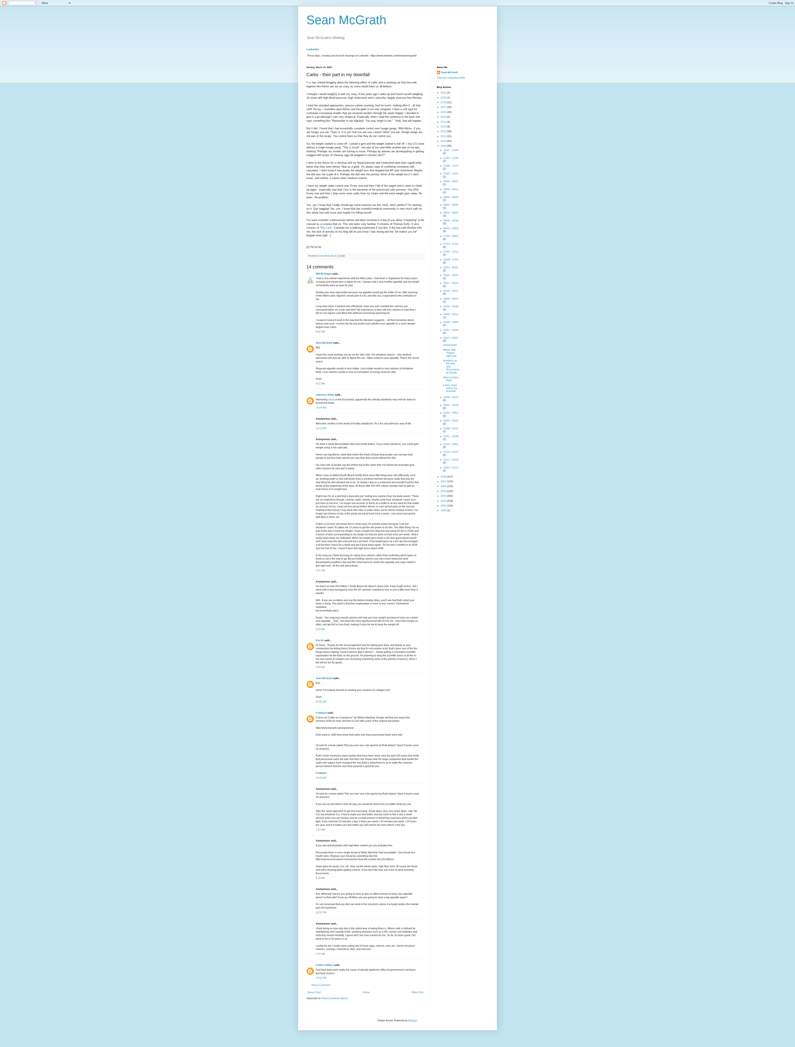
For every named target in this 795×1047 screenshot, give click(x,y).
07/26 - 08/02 (450, 236)
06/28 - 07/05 (450, 259)
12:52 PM (321, 912)
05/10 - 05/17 (450, 290)
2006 (444, 486)
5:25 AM (320, 629)
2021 (444, 92)
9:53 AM (320, 667)
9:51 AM (320, 383)
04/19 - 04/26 (450, 306)
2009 (444, 145)
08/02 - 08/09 (450, 228)
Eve (308, 82)
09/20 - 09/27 (450, 181)
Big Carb (326, 227)
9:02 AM (320, 331)
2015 (444, 116)
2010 (444, 141)
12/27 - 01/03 (450, 150)
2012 (444, 131)
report (331, 399)
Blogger (412, 1020)
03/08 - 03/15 (450, 397)
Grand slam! (450, 344)
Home (366, 992)
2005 (444, 491)
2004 (444, 496)
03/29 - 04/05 (450, 322)
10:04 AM (321, 407)
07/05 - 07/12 (450, 251)
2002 (444, 505)
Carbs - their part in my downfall (450, 388)
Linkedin (312, 49)
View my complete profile (451, 77)
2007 (444, 481)
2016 (444, 112)
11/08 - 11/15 (450, 165)
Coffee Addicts (324, 965)
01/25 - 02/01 (450, 444)
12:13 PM (321, 428)
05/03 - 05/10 (450, 298)
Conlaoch (321, 712)
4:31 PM (320, 570)
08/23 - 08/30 (450, 204)
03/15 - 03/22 (450, 337)
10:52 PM (321, 977)
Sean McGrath (346, 20)
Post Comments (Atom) (335, 998)
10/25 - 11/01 (450, 173)
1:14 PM (320, 829)
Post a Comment (321, 985)
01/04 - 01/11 (450, 467)
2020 (444, 97)
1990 (444, 510)
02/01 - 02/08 (450, 436)
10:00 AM (321, 701)
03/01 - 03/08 (450, 405)
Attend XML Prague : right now (450, 352)
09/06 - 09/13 (450, 189)
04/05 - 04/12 (450, 314)
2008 (444, 476)
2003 (444, 500)
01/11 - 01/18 (450, 459)
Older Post (417, 992)
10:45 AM (321, 777)
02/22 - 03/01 (450, 412)
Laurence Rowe (325, 394)
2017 (444, 107)
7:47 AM (320, 953)
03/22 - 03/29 (450, 330)
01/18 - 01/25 (450, 451)
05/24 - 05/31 (450, 275)
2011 (444, 136)
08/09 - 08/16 (450, 220)
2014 (444, 121)
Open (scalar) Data (450, 379)
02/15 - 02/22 (450, 420)
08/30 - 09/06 (450, 197)
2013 (444, 126)
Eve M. (320, 640)
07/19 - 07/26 (450, 244)
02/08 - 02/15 (450, 428)
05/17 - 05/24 (450, 283)
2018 (444, 102)
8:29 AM (320, 878)
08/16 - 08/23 (450, 212)
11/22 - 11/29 (450, 158)
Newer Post (313, 992)
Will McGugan (324, 273)
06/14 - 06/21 (450, 267)
